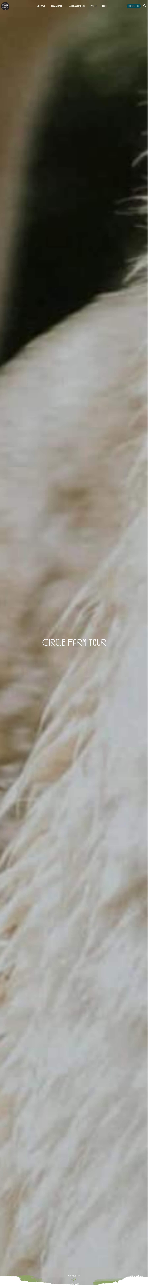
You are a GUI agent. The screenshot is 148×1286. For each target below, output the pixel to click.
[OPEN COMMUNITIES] (63, 6)
